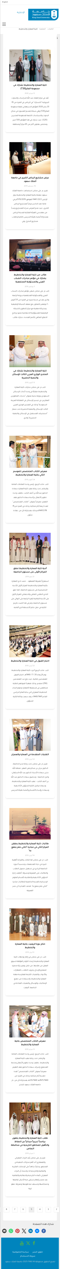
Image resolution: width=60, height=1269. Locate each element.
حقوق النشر (38, 1252)
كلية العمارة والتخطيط (28, 29)
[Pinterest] (17, 1230)
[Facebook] (44, 1230)
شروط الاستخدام (27, 1256)
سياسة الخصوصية (21, 1252)
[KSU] (43, 13)
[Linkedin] (30, 1230)
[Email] (4, 1230)
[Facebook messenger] (37, 1230)
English (5, 2)
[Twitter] (24, 1230)
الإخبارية (21, 12)
